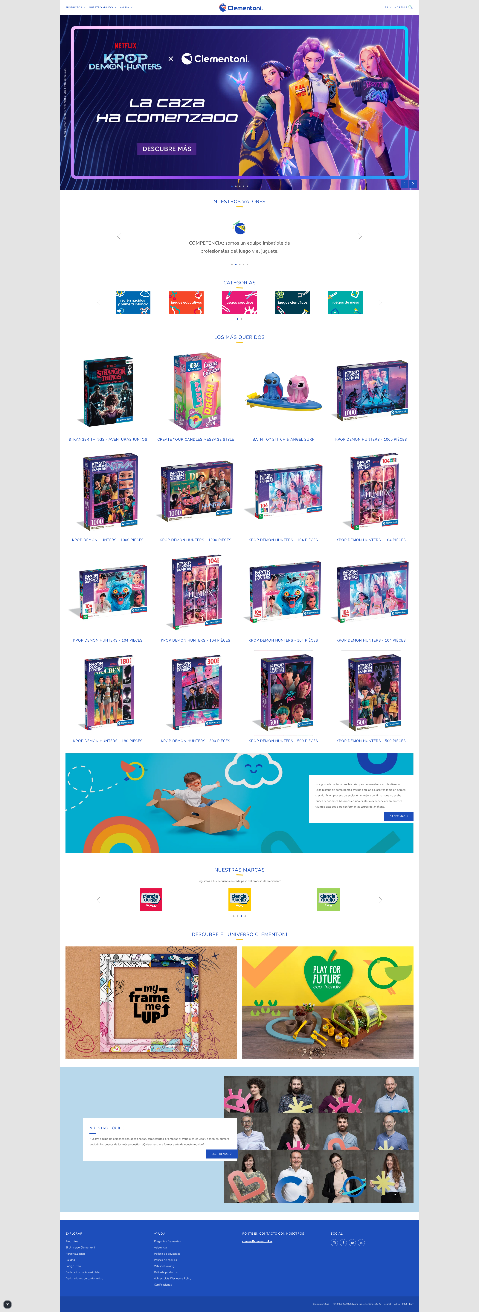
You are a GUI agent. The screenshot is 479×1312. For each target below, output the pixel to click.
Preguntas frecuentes (167, 1241)
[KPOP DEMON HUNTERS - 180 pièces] (107, 692)
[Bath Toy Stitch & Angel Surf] (283, 391)
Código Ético (73, 1266)
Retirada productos (166, 1272)
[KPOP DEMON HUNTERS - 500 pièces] (283, 692)
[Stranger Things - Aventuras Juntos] (107, 391)
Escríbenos (220, 1154)
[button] (7, 1304)
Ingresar (396, 7)
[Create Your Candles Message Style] (195, 391)
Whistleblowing (164, 1266)
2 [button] (236, 186)
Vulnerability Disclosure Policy (172, 1278)
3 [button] (239, 186)
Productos (73, 7)
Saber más (397, 816)
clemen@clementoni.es (257, 1241)
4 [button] (243, 186)
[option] (239, 102)
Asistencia (160, 1247)
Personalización (75, 1254)
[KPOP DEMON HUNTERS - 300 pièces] (195, 692)
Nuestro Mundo (101, 7)
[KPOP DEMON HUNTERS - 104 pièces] (283, 492)
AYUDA (124, 7)
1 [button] (232, 186)
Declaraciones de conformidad (84, 1278)
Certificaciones (163, 1285)
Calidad (70, 1260)
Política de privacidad (167, 1254)
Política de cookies (165, 1260)
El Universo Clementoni (80, 1247)
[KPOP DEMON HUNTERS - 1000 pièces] (371, 391)
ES (386, 7)
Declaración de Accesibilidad (83, 1272)
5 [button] (247, 186)
